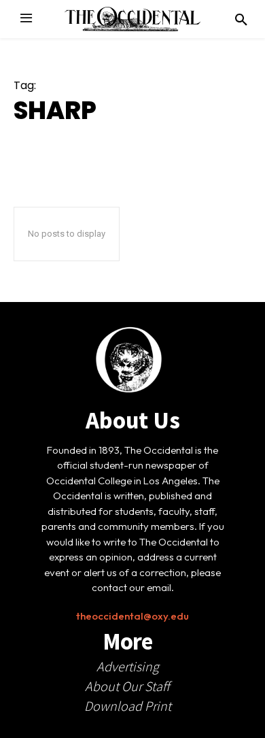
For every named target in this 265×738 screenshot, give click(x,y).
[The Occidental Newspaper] (132, 19)
